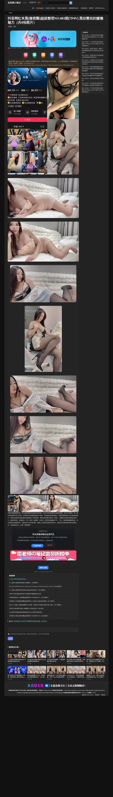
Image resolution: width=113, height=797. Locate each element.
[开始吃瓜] (43, 55)
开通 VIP (49, 545)
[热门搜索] (61, 55)
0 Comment (26, 48)
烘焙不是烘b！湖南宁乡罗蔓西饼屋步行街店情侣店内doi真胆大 (92, 50)
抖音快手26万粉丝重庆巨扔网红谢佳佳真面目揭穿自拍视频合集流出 (92, 62)
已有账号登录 (37, 545)
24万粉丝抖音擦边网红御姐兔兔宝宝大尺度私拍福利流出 (25, 612)
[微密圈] (52, 55)
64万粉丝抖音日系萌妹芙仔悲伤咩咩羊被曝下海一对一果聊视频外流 (92, 37)
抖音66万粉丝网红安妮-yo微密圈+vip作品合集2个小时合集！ (27, 608)
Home (10, 12)
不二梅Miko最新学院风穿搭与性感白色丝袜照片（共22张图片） (27, 590)
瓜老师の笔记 (14, 2)
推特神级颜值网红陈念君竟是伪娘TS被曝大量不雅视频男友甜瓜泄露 (92, 68)
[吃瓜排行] (26, 55)
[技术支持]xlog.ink (99, 8)
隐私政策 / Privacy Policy (88, 694)
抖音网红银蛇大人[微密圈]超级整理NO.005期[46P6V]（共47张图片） (29, 597)
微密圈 (10, 26)
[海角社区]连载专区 (62, 8)
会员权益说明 (49, 540)
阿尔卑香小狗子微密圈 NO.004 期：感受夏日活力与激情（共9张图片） (95, 661)
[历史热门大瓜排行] (50, 8)
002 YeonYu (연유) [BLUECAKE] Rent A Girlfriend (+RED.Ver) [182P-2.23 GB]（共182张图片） (36, 586)
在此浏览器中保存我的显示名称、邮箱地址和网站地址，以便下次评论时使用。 (30, 634)
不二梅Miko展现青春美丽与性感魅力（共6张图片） (24, 582)
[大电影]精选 (84, 8)
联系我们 (91, 8)
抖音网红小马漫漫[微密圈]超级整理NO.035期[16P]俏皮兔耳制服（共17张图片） (32, 601)
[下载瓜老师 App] (38, 2)
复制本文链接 (43, 567)
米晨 (14, 26)
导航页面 (103, 694)
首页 (33, 8)
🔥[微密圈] (19, 61)
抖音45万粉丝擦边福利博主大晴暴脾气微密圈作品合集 (25, 593)
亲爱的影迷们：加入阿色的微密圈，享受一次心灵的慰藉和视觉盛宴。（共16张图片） (56, 677)
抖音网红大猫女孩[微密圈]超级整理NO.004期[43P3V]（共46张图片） (29, 616)
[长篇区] (34, 55)
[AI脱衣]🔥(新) (40, 8)
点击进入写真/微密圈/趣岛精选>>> (18, 579)
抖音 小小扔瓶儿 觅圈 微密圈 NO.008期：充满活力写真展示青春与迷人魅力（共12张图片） (36, 605)
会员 (59, 61)
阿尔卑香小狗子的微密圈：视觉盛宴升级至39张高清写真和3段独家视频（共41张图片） (76, 661)
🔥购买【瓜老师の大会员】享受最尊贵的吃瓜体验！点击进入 (28, 621)
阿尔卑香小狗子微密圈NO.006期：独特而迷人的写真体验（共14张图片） (17, 677)
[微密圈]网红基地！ (74, 8)
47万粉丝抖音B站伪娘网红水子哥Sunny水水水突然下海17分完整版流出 (93, 43)
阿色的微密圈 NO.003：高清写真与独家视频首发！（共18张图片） (36, 677)
